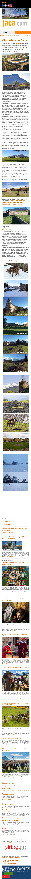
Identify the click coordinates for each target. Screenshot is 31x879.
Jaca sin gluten (7, 799)
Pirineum (15, 834)
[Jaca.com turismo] (15, 27)
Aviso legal (6, 861)
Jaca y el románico (8, 828)
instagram (10, 857)
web (17, 44)
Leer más (19, 593)
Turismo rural (5, 790)
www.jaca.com (6, 839)
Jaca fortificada (8, 35)
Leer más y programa (14, 778)
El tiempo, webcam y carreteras (11, 820)
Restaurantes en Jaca (8, 794)
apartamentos (13, 790)
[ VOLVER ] (26, 35)
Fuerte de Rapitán (7, 524)
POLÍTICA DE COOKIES (9, 863)
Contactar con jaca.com (9, 783)
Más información (6, 229)
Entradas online (6, 204)
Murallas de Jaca (7, 523)
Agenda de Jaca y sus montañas (11, 818)
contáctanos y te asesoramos (14, 842)
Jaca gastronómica (8, 804)
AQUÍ (29, 869)
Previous (3, 11)
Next (27, 11)
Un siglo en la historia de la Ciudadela (11, 738)
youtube (21, 857)
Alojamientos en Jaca (8, 788)
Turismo (3, 35)
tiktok (16, 857)
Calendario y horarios (16, 204)
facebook (4, 857)
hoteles (19, 790)
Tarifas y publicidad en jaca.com (11, 860)
